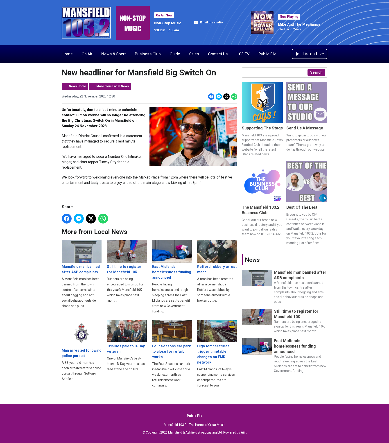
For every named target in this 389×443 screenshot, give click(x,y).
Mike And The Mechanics (299, 24)
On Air (87, 54)
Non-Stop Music (167, 23)
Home (67, 54)
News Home (77, 86)
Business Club (148, 54)
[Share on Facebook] (211, 96)
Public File (267, 54)
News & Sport (113, 54)
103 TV (243, 54)
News (252, 259)
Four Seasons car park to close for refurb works (171, 351)
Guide (175, 54)
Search (316, 72)
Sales (194, 54)
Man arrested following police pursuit (82, 353)
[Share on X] (226, 96)
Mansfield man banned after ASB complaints (81, 269)
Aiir (243, 432)
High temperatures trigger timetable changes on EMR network (213, 354)
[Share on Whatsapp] (234, 96)
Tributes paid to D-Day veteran (126, 349)
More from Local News (112, 86)
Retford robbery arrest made (217, 269)
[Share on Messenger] (219, 96)
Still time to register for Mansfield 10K (124, 269)
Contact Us (218, 54)
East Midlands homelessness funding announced (171, 272)
